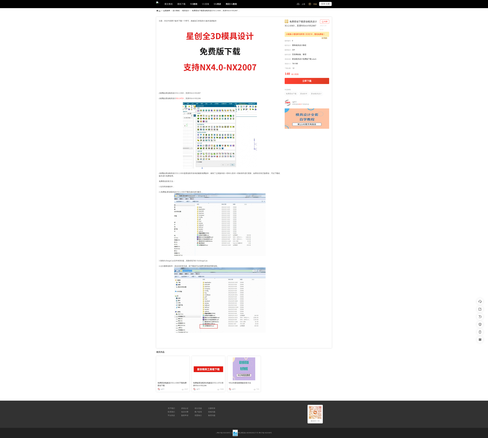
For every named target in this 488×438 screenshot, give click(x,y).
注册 (328, 4)
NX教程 (193, 4)
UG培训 (217, 4)
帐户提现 (198, 412)
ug (159, 11)
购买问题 (211, 415)
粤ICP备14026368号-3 (224, 433)
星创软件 (303, 94)
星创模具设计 (316, 94)
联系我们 (171, 412)
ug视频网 (166, 11)
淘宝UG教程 (231, 4)
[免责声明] (480, 324)
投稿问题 (211, 412)
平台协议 (171, 415)
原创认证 (184, 408)
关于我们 (171, 408)
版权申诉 (184, 415)
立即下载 (306, 81)
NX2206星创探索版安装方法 (240, 383)
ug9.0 (294, 102)
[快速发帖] (480, 309)
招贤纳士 (198, 415)
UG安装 (205, 4)
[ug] (158, 3)
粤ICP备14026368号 (265, 433)
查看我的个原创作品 (300, 104)
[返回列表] (480, 317)
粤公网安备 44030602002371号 (248, 433)
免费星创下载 (291, 94)
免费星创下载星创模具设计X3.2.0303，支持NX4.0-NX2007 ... (216, 11)
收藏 (325, 21)
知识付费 (184, 412)
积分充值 (198, 408)
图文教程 (169, 4)
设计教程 (176, 11)
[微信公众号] (480, 332)
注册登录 (211, 408)
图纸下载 (181, 4)
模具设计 (185, 11)
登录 (323, 4)
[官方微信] (480, 339)
